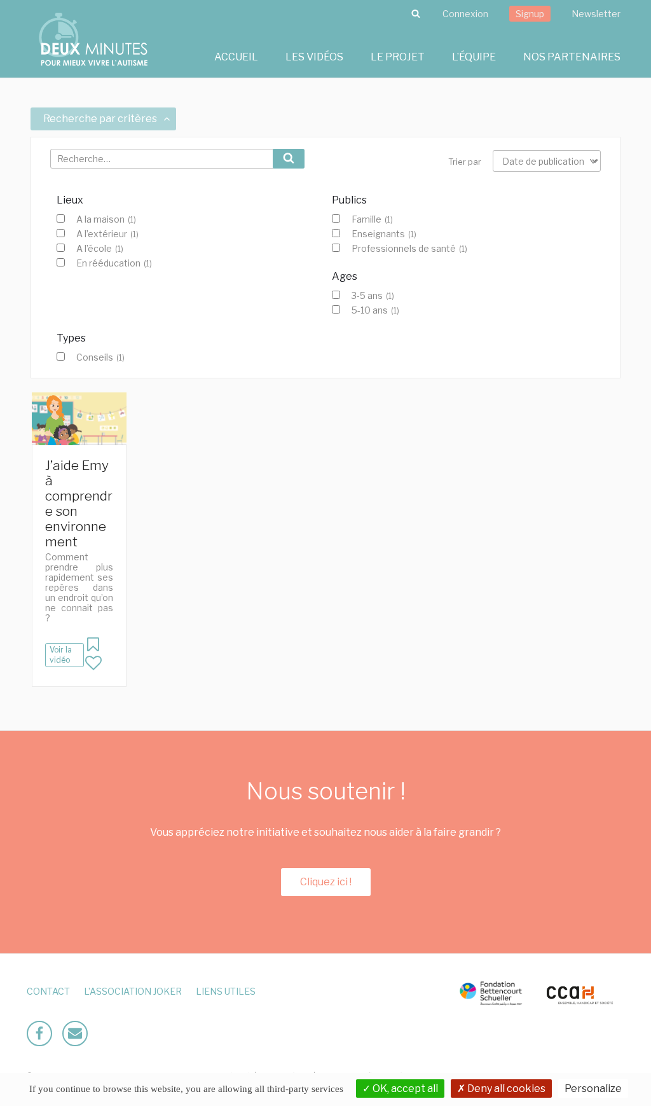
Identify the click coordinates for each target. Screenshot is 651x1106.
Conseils (100, 357)
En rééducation (114, 263)
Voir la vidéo (61, 655)
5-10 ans (375, 310)
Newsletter (596, 13)
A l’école (99, 249)
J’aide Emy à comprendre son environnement (79, 503)
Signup (530, 13)
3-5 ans (373, 296)
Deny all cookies (505, 1088)
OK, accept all (404, 1088)
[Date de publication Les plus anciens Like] (547, 161)
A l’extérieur (107, 234)
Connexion (465, 13)
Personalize (593, 1088)
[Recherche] (415, 14)
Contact (48, 991)
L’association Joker (133, 991)
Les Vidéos (314, 57)
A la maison (106, 219)
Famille (372, 219)
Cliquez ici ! (326, 882)
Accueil (236, 57)
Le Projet (398, 57)
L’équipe (474, 57)
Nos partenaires (571, 57)
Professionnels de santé (409, 249)
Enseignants (384, 234)
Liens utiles (226, 991)
